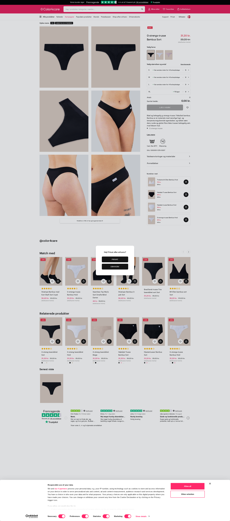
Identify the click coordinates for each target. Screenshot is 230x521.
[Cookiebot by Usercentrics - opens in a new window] (31, 516)
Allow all (187, 486)
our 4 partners (61, 489)
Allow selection (187, 494)
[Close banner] (210, 483)
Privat (115, 259)
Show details (141, 516)
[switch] (85, 516)
